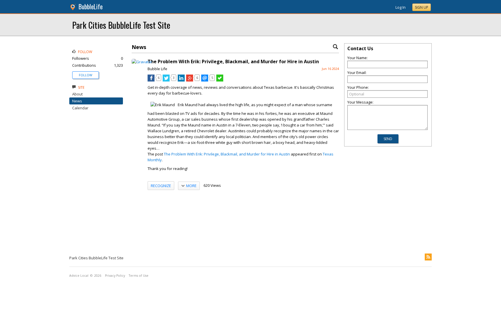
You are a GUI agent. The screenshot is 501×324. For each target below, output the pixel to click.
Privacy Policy (115, 276)
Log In (400, 7)
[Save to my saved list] (219, 80)
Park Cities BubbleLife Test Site (121, 25)
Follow (85, 75)
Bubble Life (157, 68)
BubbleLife (91, 6)
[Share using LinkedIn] (181, 80)
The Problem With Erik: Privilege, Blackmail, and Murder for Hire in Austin (227, 154)
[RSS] (428, 257)
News (77, 101)
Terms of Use (138, 276)
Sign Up (421, 7)
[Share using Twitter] (166, 80)
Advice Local (78, 276)
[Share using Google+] (189, 80)
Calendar (80, 108)
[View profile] (142, 61)
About (77, 94)
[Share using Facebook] (151, 80)
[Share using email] (204, 80)
